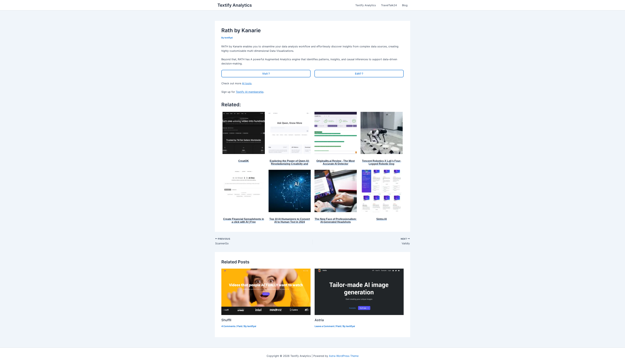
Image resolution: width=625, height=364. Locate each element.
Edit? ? (359, 73)
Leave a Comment (324, 326)
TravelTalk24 (389, 5)
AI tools (246, 83)
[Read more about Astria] (359, 291)
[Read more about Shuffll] (266, 291)
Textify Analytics (234, 5)
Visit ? (266, 73)
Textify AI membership (250, 91)
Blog (405, 5)
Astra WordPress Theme (344, 355)
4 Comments (228, 326)
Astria (319, 320)
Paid (239, 326)
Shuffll (226, 320)
